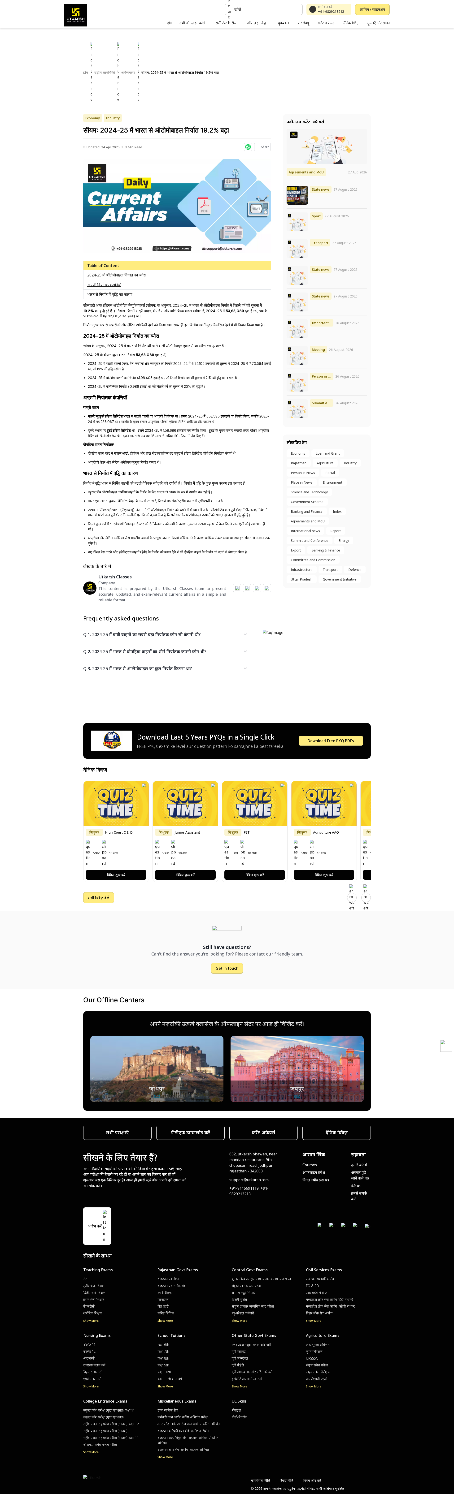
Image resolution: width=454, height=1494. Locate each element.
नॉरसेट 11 (89, 1344)
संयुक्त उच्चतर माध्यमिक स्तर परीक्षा (253, 1306)
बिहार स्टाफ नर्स (92, 1372)
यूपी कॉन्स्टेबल (240, 1358)
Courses (309, 1164)
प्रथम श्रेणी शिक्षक (93, 1299)
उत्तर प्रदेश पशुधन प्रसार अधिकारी (251, 1344)
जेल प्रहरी (163, 1306)
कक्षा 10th (164, 1372)
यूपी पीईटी (238, 1365)
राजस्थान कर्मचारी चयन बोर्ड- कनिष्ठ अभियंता (183, 1431)
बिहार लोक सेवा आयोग (319, 1313)
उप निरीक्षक (164, 1292)
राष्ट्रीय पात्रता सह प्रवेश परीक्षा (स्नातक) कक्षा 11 (111, 1437)
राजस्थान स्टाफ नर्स (94, 1365)
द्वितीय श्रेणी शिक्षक (94, 1292)
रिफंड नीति (286, 1480)
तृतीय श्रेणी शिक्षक (94, 1285)
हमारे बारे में (359, 1164)
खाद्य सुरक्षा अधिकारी (318, 1344)
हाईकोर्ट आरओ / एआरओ (247, 1379)
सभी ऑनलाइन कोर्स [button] (192, 23)
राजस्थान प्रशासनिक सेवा (171, 1285)
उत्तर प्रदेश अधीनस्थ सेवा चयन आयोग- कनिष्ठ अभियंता (188, 1424)
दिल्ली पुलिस (239, 1299)
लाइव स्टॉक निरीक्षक (318, 1372)
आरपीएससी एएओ (316, 1379)
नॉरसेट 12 (89, 1351)
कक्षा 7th (163, 1351)
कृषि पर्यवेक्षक (314, 1351)
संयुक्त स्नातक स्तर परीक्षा (247, 1285)
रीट (85, 1279)
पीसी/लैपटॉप (239, 1417)
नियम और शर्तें (312, 1480)
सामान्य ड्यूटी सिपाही (243, 1292)
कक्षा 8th (163, 1358)
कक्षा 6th (163, 1344)
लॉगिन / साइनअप (372, 9)
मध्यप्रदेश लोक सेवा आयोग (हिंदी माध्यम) (329, 1299)
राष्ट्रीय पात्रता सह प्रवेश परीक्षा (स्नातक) (105, 1431)
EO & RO (312, 1285)
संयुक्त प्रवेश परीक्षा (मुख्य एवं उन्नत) (103, 1417)
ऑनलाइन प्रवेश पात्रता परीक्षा (100, 1444)
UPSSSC (312, 1358)
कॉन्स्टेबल (162, 1299)
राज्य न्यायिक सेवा (167, 1410)
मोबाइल (236, 1410)
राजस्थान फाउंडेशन (168, 1279)
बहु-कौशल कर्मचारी (243, 1313)
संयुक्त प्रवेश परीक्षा (317, 1365)
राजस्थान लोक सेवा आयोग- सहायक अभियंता (183, 1449)
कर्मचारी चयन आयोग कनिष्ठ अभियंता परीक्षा (182, 1417)
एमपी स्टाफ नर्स (92, 1379)
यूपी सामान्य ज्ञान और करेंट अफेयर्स (252, 1372)
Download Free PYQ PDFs (331, 740)
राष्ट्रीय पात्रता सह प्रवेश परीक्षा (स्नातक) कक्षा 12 (111, 1424)
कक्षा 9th (163, 1365)
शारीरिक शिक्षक (92, 1313)
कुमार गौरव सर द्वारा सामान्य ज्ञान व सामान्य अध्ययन (261, 1279)
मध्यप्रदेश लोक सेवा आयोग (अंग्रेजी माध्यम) (330, 1306)
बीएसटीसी (89, 1306)
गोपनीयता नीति (260, 1480)
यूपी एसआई (239, 1351)
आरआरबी (89, 1358)
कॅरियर (356, 1185)
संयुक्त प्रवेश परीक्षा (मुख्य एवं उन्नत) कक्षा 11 (109, 1410)
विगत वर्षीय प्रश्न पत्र (315, 1180)
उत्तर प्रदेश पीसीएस (317, 1292)
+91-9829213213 (331, 11)
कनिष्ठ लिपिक (165, 1313)
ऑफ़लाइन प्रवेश (313, 1172)
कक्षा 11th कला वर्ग (169, 1379)
